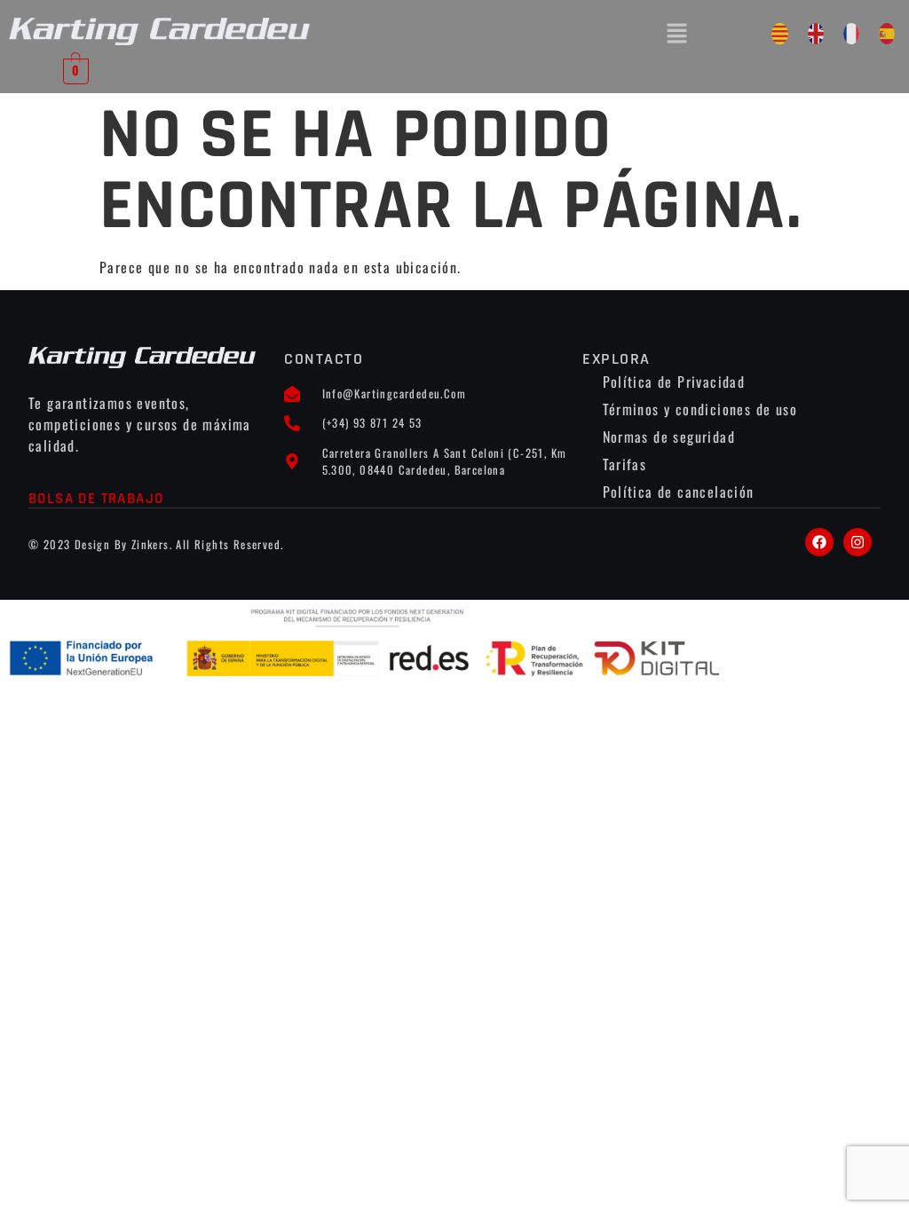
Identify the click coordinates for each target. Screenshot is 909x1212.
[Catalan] (779, 34)
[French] (851, 34)
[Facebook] (819, 542)
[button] (677, 33)
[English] (815, 34)
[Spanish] (886, 34)
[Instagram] (857, 542)
